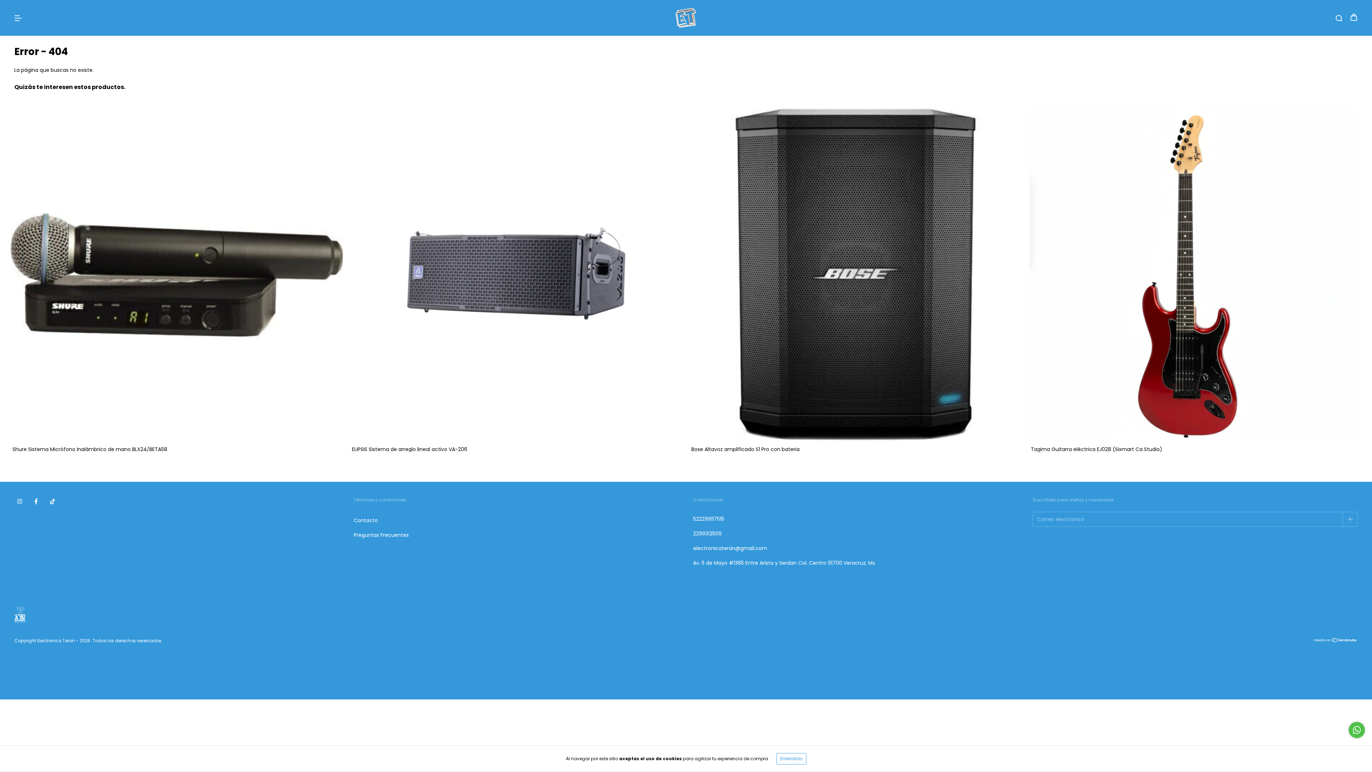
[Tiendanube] (1335, 641)
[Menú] (17, 17)
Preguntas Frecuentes (381, 535)
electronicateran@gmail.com (730, 548)
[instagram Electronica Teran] (19, 501)
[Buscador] (1339, 17)
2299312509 (707, 533)
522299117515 (708, 519)
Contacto (366, 520)
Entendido (791, 759)
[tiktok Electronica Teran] (52, 501)
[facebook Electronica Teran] (36, 501)
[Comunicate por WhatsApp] (1357, 730)
